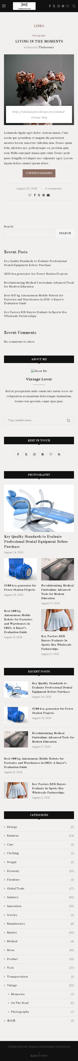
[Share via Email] (48, 195)
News (40, 950)
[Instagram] (58, 6)
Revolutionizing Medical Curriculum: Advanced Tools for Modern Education (57, 592)
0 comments (53, 188)
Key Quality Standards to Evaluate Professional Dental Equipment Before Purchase (35, 263)
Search (8, 226)
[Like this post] (29, 195)
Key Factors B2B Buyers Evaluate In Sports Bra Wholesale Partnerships (35, 314)
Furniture (40, 879)
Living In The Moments (39, 41)
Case (40, 844)
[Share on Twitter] (39, 195)
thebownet (46, 47)
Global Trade (40, 888)
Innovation (40, 906)
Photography (42, 1012)
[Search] (74, 6)
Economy (40, 871)
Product (40, 959)
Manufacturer (40, 923)
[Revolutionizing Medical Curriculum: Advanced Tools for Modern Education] (57, 569)
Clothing (40, 853)
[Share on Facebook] (35, 195)
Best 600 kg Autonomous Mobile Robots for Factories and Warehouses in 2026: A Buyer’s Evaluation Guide (34, 299)
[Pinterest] (63, 6)
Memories (42, 994)
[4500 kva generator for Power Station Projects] (20, 569)
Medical (40, 941)
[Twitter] (54, 6)
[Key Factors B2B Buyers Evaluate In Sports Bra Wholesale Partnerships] (57, 620)
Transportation (40, 976)
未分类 (40, 1020)
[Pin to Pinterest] (43, 195)
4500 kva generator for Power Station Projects (36, 274)
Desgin (40, 862)
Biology (40, 827)
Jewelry (40, 915)
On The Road (42, 1003)
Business (40, 835)
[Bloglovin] (67, 6)
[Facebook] (50, 6)
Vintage (40, 985)
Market (40, 932)
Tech (40, 967)
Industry (40, 897)
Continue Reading (39, 173)
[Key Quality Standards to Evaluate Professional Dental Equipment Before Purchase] (39, 508)
